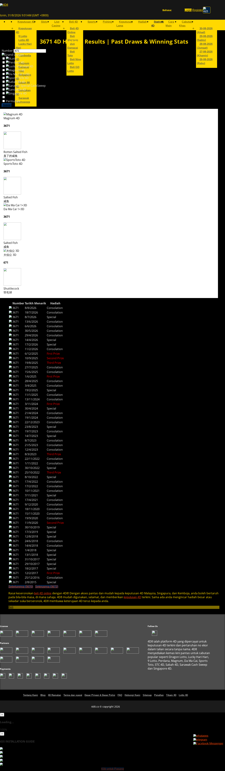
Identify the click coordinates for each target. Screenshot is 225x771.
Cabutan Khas (185, 24)
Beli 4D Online (73, 31)
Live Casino (56, 24)
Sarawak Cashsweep (23, 101)
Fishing (107, 22)
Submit (6, 106)
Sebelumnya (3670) (20, 587)
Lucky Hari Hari (24, 46)
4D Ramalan (54, 696)
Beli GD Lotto (73, 70)
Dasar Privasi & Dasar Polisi (100, 696)
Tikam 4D (171, 696)
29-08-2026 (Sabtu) (205, 39)
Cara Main (170, 24)
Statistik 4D (157, 24)
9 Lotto (22, 37)
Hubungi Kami (132, 696)
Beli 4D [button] (73, 22)
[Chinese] (177, 10)
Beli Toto (71, 54)
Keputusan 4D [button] (26, 22)
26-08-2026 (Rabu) (205, 62)
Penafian (159, 696)
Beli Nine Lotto (74, 62)
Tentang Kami (30, 696)
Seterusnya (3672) (46, 587)
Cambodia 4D (23, 58)
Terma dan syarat (72, 696)
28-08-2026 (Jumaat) (205, 46)
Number (7, 51)
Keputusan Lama (124, 24)
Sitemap (147, 696)
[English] (173, 10)
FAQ (120, 696)
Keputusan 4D (24, 31)
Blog (43, 696)
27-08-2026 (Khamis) (205, 54)
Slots (44, 22)
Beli (10, 608)
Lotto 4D (23, 41)
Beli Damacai (72, 46)
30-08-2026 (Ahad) (205, 31)
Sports (92, 22)
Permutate (12, 102)
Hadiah (142, 22)
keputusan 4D (132, 598)
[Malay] (180, 10)
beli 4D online (43, 594)
